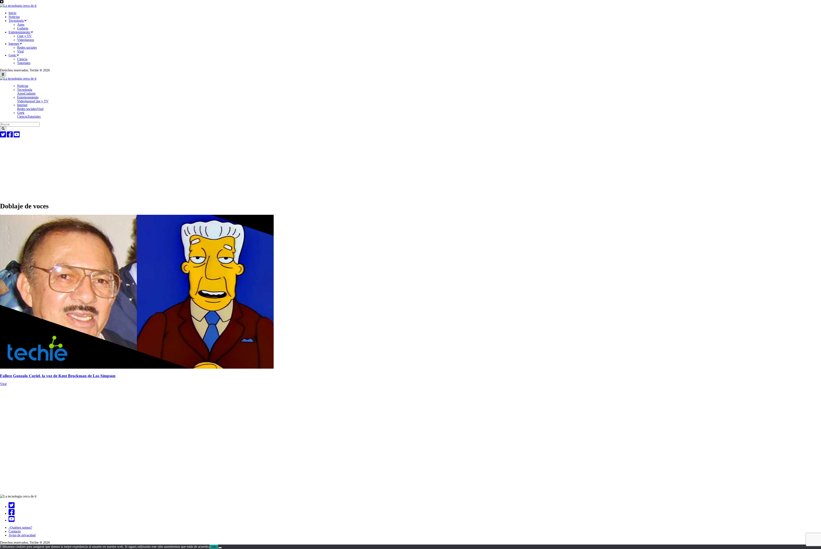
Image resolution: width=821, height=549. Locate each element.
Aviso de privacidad (22, 535)
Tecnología (16, 20)
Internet (14, 44)
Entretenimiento (20, 32)
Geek (13, 55)
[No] (220, 547)
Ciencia (22, 59)
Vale (214, 546)
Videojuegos (25, 40)
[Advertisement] (128, 168)
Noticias (14, 17)
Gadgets (22, 28)
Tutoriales (23, 63)
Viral (20, 51)
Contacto (15, 531)
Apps (20, 24)
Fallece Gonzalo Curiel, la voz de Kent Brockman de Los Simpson (57, 376)
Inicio (12, 13)
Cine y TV (24, 36)
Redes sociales (27, 47)
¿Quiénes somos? (20, 527)
